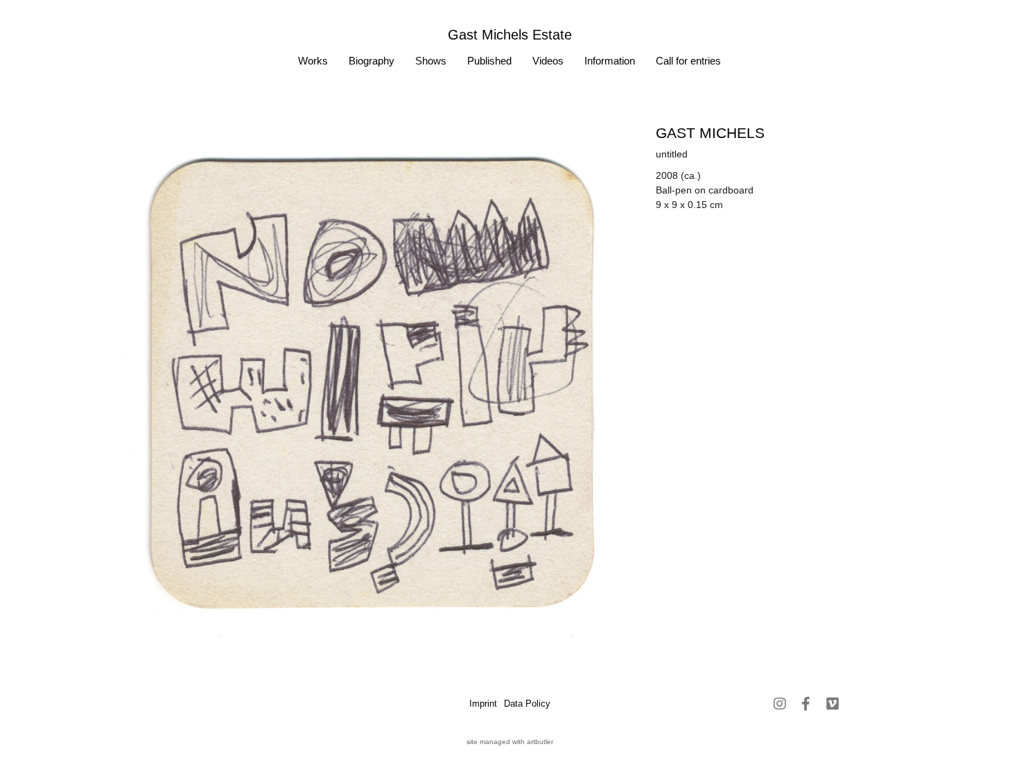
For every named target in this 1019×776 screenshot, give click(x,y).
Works (313, 61)
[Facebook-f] (806, 704)
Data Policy (527, 703)
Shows (430, 61)
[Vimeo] (832, 704)
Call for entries (688, 61)
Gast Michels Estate (510, 34)
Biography (371, 61)
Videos (548, 61)
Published (489, 61)
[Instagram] (780, 704)
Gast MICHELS (710, 133)
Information (609, 61)
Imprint (483, 703)
